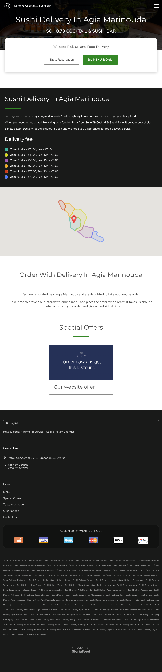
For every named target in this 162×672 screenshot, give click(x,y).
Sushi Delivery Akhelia (40, 614)
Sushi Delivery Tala (114, 595)
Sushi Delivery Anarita (51, 624)
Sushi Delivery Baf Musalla (81, 565)
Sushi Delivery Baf (103, 565)
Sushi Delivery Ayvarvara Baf (101, 605)
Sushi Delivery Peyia (126, 575)
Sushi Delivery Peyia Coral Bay (101, 575)
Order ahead (11, 511)
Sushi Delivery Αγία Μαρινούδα (104, 600)
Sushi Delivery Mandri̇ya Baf (77, 624)
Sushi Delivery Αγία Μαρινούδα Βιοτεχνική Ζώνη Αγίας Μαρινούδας (57, 600)
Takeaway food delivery (36, 634)
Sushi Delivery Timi (106, 614)
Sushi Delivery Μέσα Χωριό (77, 585)
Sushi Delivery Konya (60, 580)
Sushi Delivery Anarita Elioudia (24, 624)
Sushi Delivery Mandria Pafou (129, 624)
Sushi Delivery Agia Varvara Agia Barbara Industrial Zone (36, 609)
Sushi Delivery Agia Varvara (77, 609)
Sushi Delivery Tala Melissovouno (88, 595)
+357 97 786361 (18, 465)
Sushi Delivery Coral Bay (49, 605)
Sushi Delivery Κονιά (148, 585)
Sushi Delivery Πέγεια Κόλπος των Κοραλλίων (114, 629)
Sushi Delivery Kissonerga (103, 585)
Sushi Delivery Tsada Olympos (35, 595)
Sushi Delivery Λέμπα (83, 580)
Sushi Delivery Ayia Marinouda (78, 590)
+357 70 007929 (18, 468)
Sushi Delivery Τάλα (27, 605)
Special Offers (12, 498)
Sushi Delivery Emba (66, 570)
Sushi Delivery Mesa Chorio (29, 585)
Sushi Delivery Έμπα (53, 585)
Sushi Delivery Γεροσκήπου (140, 590)
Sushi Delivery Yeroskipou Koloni (128, 570)
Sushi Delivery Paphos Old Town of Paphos (22, 560)
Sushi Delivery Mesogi (45, 575)
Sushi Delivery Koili (45, 619)
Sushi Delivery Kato (143, 565)
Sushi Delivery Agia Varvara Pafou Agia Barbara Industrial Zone (122, 609)
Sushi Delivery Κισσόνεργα (74, 605)
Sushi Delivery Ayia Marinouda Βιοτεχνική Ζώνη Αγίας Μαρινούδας (33, 590)
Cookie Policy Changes (60, 432)
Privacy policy (11, 432)
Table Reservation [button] (62, 60)
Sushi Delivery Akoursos (88, 619)
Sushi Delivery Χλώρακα (14, 580)
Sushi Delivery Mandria (103, 624)
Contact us (10, 517)
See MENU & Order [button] (100, 60)
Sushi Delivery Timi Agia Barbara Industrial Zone (74, 614)
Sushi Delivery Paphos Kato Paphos (91, 560)
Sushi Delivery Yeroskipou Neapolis (94, 570)
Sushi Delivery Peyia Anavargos (71, 575)
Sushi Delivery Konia (38, 580)
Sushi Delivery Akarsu (112, 619)
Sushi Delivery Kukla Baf (54, 629)
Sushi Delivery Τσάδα (129, 600)
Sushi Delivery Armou (127, 585)
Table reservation (14, 504)
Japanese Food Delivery (13, 634)
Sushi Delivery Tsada (61, 595)
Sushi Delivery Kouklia (30, 629)
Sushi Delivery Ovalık (24, 619)
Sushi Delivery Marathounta (138, 595)
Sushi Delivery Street (122, 565)
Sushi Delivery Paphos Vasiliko (123, 560)
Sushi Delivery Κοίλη (65, 619)
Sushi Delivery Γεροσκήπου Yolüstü (110, 590)
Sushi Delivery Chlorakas (42, 570)
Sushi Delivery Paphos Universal (58, 560)
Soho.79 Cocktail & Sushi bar (32, 5)
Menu (6, 492)
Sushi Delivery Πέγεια (147, 629)
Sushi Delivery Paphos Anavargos (29, 565)
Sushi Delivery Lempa (106, 580)
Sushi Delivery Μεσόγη (147, 575)
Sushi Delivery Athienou (80, 629)
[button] (156, 6)
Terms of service (33, 432)
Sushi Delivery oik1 (23, 575)
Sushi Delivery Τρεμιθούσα (130, 580)
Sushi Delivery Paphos (57, 565)
